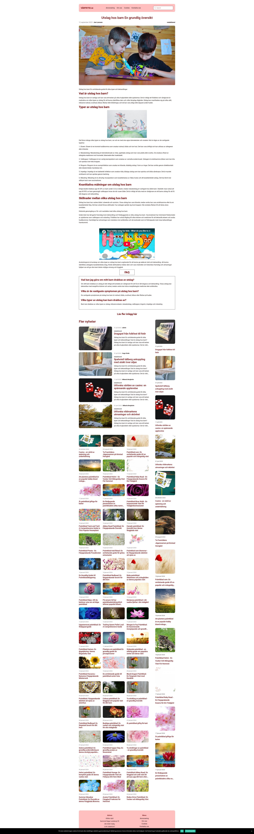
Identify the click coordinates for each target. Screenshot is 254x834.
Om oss (119, 8)
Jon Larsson (98, 22)
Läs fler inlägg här (127, 314)
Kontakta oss (136, 8)
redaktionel (171, 22)
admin (124, 327)
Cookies (127, 8)
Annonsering (110, 8)
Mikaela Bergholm (128, 379)
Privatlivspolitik (190, 831)
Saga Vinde (125, 353)
